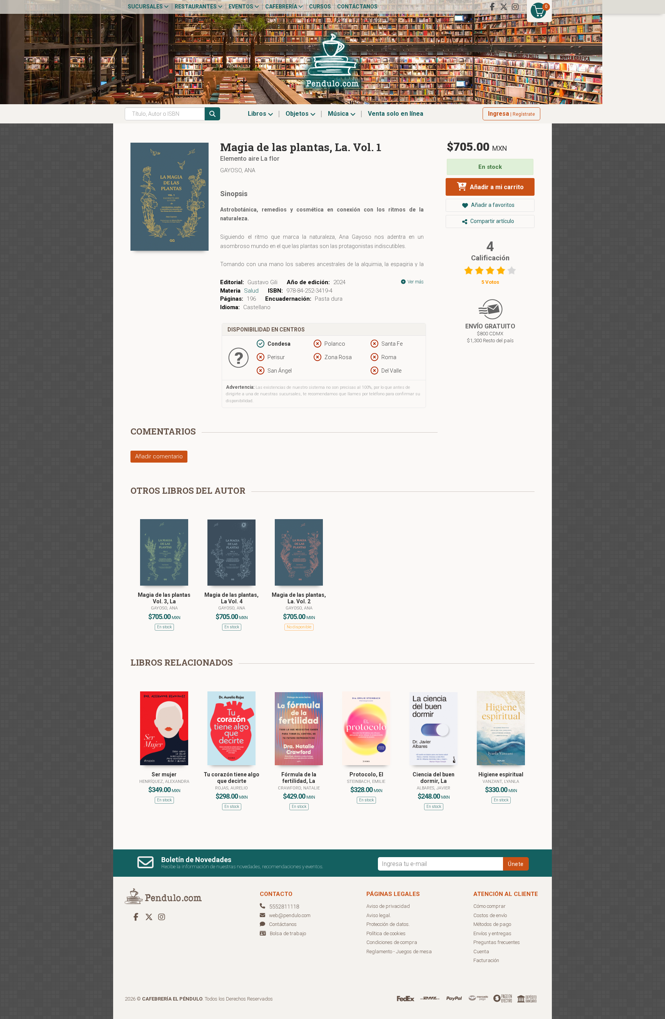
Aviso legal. (378, 915)
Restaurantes (196, 6)
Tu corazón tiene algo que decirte (231, 777)
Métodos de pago (492, 924)
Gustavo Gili (262, 282)
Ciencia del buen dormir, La (433, 777)
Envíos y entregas (492, 933)
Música (339, 113)
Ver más (415, 282)
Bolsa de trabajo (288, 933)
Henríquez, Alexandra (164, 781)
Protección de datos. (388, 924)
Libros (258, 113)
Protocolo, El (366, 774)
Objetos (298, 113)
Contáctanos (357, 6)
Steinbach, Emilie (366, 781)
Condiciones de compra (391, 942)
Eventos (241, 6)
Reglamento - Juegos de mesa (399, 951)
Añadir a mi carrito (496, 187)
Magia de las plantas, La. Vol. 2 (299, 598)
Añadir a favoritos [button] (492, 205)
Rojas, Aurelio (231, 788)
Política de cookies (386, 933)
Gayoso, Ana (237, 170)
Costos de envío (490, 915)
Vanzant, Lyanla (501, 781)
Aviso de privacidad (388, 906)
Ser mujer (164, 774)
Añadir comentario (159, 456)
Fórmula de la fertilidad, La (298, 777)
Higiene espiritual (500, 774)
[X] (504, 7)
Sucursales (146, 6)
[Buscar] (212, 113)
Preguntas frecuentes (496, 942)
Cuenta (481, 951)
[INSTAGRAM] (515, 7)
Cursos (320, 6)
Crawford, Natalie (299, 788)
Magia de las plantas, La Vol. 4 (231, 598)
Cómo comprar (489, 906)
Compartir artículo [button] (491, 221)
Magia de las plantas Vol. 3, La (164, 598)
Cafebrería (281, 6)
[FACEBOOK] (492, 7)
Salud (251, 290)
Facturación (486, 960)
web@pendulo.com (290, 915)
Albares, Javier (433, 788)
